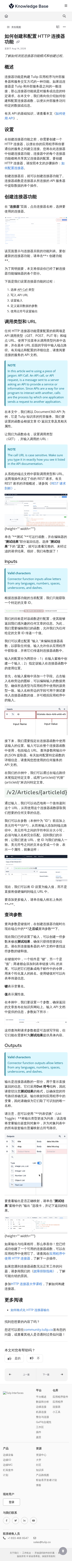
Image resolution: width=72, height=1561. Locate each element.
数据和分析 (42, 1401)
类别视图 (16, 27)
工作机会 (26, 1553)
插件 (38, 1432)
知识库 (40, 1470)
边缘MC (8, 1464)
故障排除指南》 (44, 1271)
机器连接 (41, 1411)
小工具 (56, 1411)
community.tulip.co (38, 1329)
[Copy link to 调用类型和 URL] (43, 322)
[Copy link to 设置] (20, 130)
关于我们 (14, 1553)
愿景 (38, 1437)
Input (10, 561)
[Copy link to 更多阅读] (29, 1300)
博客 (38, 1485)
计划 (5, 1475)
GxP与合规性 (43, 1422)
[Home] (28, 6)
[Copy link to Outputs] (28, 1045)
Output (12, 1045)
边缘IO (7, 1459)
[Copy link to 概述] (20, 67)
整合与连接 (42, 1416)
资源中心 (41, 1454)
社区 (38, 1464)
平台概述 (41, 1396)
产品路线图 (42, 1475)
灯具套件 (8, 1470)
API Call (22, 290)
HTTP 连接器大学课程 (26, 1284)
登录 (11, 1502)
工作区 (40, 1427)
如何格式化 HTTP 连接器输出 (30, 1310)
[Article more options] (64, 27)
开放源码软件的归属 (44, 1553)
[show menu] (66, 6)
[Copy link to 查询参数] (28, 915)
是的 (18, 1358)
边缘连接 (41, 1406)
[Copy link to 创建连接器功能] (43, 197)
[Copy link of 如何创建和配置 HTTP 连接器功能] (18, 42)
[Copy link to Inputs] (23, 561)
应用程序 (58, 1401)
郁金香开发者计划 (46, 1480)
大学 (38, 1459)
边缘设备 (8, 1454)
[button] (20, 1374)
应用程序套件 (60, 1396)
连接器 (56, 1406)
